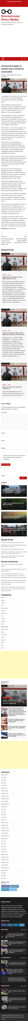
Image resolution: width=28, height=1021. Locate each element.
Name (3, 433)
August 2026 (4, 774)
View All (23, 929)
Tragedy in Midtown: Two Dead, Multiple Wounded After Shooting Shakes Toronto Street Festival (14, 530)
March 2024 (4, 851)
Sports (2, 632)
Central (3, 602)
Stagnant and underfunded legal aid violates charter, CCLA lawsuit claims (17, 943)
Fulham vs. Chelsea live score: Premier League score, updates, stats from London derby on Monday (16, 971)
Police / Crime (4, 629)
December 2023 (5, 859)
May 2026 (3, 782)
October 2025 (4, 801)
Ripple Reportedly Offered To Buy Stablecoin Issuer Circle (12, 278)
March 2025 (4, 820)
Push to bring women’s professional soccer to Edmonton (17, 1007)
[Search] (25, 59)
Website (3, 448)
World (2, 648)
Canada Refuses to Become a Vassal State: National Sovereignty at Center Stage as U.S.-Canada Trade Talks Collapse (14, 490)
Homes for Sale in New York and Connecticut (11, 387)
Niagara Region (4, 626)
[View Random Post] (22, 59)
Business (9, 228)
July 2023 (3, 873)
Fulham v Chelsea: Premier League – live (17, 991)
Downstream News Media (10, 17)
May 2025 (3, 814)
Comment (4, 412)
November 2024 (5, 830)
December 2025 (5, 796)
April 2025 (3, 817)
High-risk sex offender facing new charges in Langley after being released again (16, 720)
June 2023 (3, 875)
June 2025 (3, 812)
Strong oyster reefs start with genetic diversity (12, 542)
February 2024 (4, 854)
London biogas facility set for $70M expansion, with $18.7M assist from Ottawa (17, 999)
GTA (2, 616)
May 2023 (3, 878)
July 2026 (3, 777)
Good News (4, 613)
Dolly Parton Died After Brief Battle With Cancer (12, 549)
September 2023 (5, 867)
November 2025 (5, 798)
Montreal (3, 621)
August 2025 (4, 806)
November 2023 (5, 862)
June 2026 (3, 780)
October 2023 (4, 865)
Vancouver (3, 640)
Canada (3, 600)
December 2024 (5, 828)
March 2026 (4, 788)
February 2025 (4, 822)
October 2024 (4, 833)
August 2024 (4, 838)
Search (3, 475)
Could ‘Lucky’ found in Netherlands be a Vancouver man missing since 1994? (17, 728)
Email (3, 440)
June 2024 (3, 843)
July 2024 (3, 841)
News (14, 228)
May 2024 (3, 846)
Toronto (3, 637)
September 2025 (5, 804)
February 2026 (4, 790)
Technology (4, 634)
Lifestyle (3, 618)
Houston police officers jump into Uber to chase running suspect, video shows (16, 935)
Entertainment (4, 608)
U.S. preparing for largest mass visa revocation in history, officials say (17, 963)
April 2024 (3, 849)
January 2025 (4, 825)
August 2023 (4, 870)
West (2, 645)
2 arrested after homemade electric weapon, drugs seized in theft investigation (16, 951)
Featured (3, 610)
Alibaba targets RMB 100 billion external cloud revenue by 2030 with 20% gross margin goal (13, 701)
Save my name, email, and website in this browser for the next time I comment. (14, 457)
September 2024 (5, 835)
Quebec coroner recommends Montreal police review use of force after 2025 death (17, 735)
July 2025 (3, 809)
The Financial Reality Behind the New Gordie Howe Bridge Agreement (13, 517)
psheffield (4, 77)
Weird (2, 642)
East (2, 605)
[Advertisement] (14, 42)
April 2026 (3, 785)
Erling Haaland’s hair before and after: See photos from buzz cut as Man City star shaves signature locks (17, 979)
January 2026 (4, 793)
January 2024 (4, 857)
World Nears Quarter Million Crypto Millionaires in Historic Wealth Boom (13, 333)
